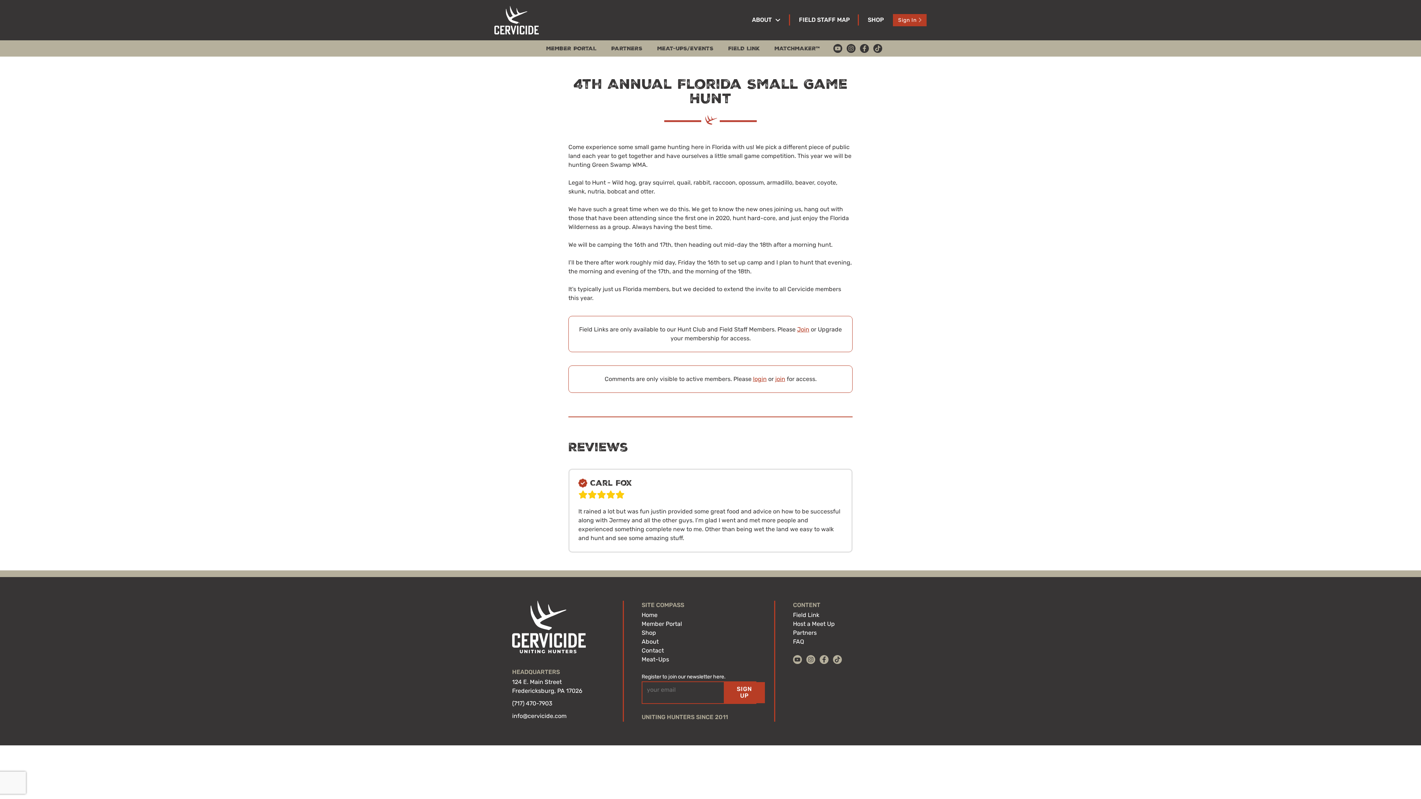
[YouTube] (837, 48)
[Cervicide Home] (516, 20)
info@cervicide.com (539, 715)
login (760, 378)
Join (803, 329)
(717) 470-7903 (532, 703)
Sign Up (744, 692)
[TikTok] (877, 48)
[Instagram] (851, 48)
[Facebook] (864, 48)
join (780, 378)
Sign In (907, 20)
